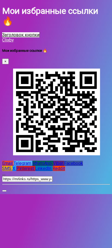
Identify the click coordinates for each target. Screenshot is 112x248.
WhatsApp (42, 163)
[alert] (4, 191)
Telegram (23, 163)
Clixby (8, 40)
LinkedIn (43, 168)
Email (8, 163)
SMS (7, 168)
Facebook (73, 163)
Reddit (58, 168)
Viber (58, 163)
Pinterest (25, 168)
